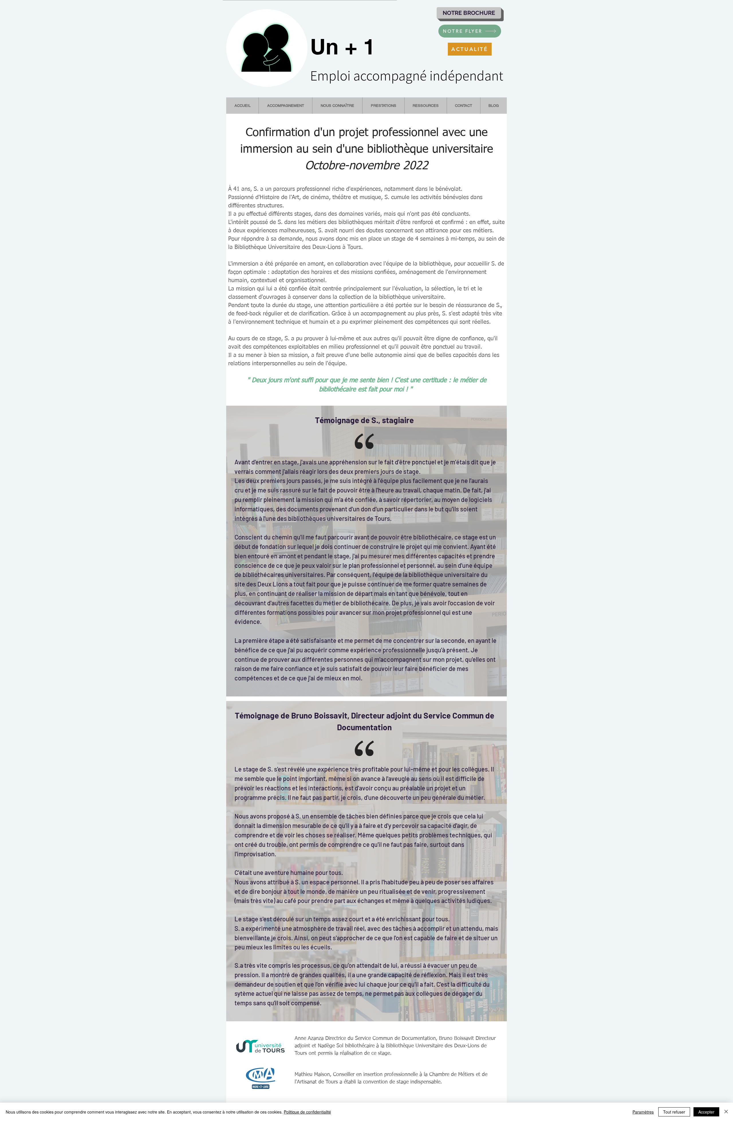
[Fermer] (726, 1111)
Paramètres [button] (643, 1112)
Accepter (706, 1112)
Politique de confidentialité (307, 1112)
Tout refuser (674, 1112)
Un (324, 46)
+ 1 (357, 46)
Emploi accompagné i (371, 75)
